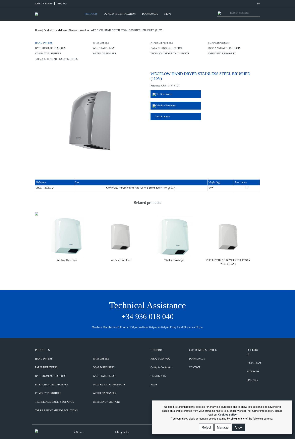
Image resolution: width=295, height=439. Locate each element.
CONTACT (62, 3)
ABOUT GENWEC (44, 3)
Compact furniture (48, 53)
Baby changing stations (167, 48)
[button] (145, 268)
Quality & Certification (120, 13)
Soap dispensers (219, 42)
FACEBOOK (253, 371)
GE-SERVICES (158, 376)
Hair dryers (101, 42)
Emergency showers (222, 53)
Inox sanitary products (224, 48)
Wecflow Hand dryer (166, 105)
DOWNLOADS (150, 13)
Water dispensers (104, 53)
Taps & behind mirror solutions (56, 59)
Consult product (162, 116)
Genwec (73, 30)
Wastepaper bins (104, 48)
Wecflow (84, 30)
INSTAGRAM (253, 363)
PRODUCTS (91, 13)
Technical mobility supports (170, 53)
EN (258, 3)
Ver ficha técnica (164, 94)
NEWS (167, 13)
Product (48, 30)
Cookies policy (227, 414)
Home (38, 30)
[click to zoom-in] (89, 120)
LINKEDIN (252, 380)
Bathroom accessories (50, 48)
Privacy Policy (122, 432)
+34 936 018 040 (147, 316)
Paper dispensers (162, 42)
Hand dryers (60, 30)
